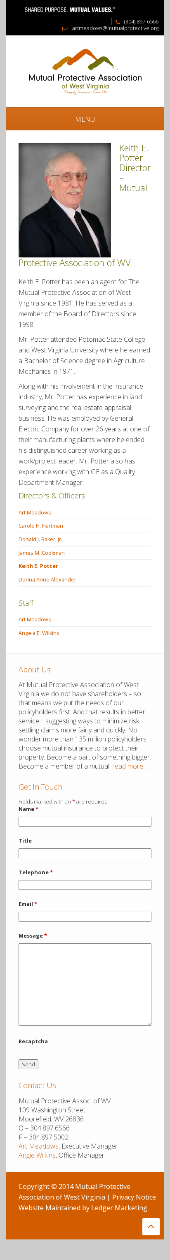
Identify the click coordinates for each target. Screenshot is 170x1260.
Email (28, 904)
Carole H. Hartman (41, 525)
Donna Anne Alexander (47, 579)
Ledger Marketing (119, 1207)
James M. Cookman (42, 552)
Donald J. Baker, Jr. (40, 539)
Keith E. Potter (38, 566)
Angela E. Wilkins (39, 633)
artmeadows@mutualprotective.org (115, 28)
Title (25, 840)
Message (33, 935)
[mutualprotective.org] (85, 71)
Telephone (36, 872)
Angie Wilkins (37, 1155)
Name (28, 809)
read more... (129, 766)
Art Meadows (35, 512)
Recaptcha (33, 1041)
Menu (85, 119)
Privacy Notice (134, 1197)
